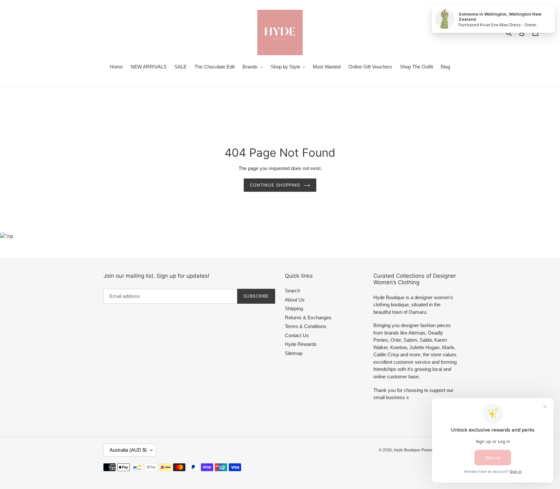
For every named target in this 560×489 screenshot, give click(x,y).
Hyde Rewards (301, 344)
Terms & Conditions (305, 326)
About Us (295, 299)
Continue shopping (275, 185)
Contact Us (297, 335)
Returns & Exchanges (308, 317)
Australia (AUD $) (128, 450)
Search (292, 290)
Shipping (294, 308)
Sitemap (293, 353)
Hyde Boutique (407, 450)
